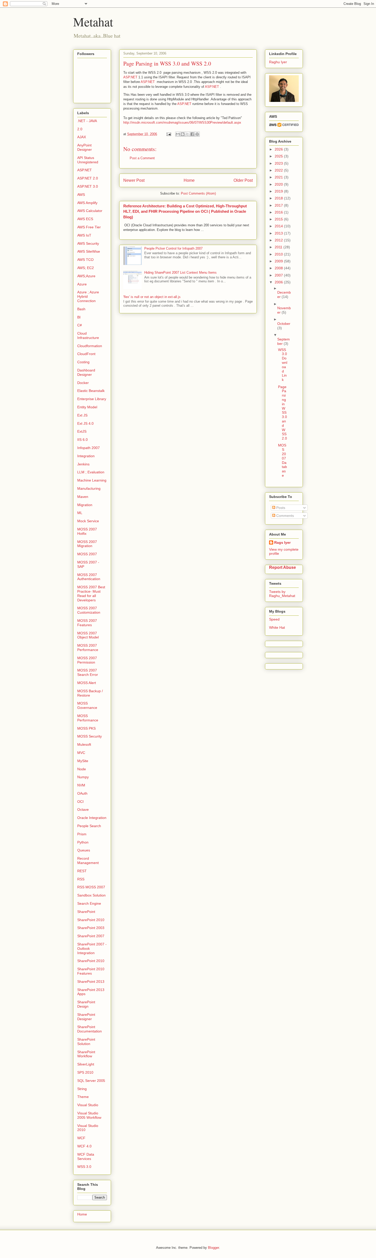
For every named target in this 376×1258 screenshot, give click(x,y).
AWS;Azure (86, 276)
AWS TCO (85, 260)
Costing (83, 362)
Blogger (213, 1248)
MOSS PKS (86, 728)
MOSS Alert (86, 683)
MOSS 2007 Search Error (87, 672)
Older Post (243, 180)
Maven (82, 497)
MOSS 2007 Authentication (88, 577)
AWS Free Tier (89, 227)
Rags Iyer (282, 542)
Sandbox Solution (91, 895)
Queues (83, 850)
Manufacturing (89, 488)
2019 (279, 191)
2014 (279, 226)
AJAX (81, 137)
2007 (279, 275)
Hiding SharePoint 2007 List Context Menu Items (180, 272)
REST (82, 871)
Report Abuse (282, 567)
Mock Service (88, 521)
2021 (279, 177)
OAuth (82, 793)
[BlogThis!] (182, 134)
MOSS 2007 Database (282, 460)
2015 (279, 219)
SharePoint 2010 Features (90, 971)
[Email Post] (168, 134)
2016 (279, 212)
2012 (279, 240)
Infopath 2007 (88, 448)
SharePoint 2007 (90, 936)
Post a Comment (142, 158)
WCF (81, 1138)
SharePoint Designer (86, 1016)
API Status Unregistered (87, 160)
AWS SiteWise (88, 251)
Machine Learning (91, 480)
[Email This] (177, 134)
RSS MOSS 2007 (91, 887)
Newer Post (134, 180)
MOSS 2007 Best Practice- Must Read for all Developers (91, 593)
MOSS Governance (87, 705)
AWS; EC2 (85, 268)
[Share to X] (187, 134)
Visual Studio (87, 1105)
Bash (81, 309)
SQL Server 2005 (91, 1081)
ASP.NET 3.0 (87, 186)
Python (83, 842)
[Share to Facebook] (192, 134)
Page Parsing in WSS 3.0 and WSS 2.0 (282, 413)
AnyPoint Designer (84, 147)
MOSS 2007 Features (87, 623)
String (82, 1089)
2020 (279, 184)
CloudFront (86, 354)
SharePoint (86, 912)
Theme (83, 1097)
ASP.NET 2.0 (87, 178)
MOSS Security (89, 736)
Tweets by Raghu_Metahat (282, 594)
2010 (279, 254)
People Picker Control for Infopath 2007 (173, 248)
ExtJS (81, 431)
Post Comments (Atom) (198, 193)
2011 (279, 247)
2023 (279, 163)
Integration (86, 456)
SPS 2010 (85, 1072)
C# (79, 325)
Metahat (93, 21)
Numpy (83, 777)
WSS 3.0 (84, 1167)
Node (81, 769)
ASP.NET (130, 77)
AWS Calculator (89, 211)
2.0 (79, 129)
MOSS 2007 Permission (87, 660)
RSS (80, 879)
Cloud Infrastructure (88, 335)
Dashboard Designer (86, 372)
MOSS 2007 (87, 554)
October (283, 324)
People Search (89, 826)
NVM (81, 785)
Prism (81, 834)
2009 (279, 261)
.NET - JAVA (87, 121)
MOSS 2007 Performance (87, 647)
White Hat (277, 627)
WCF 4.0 (84, 1146)
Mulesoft (84, 744)
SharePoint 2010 (90, 920)
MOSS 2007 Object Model (88, 635)
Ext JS (82, 415)
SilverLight (85, 1064)
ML (79, 513)
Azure (82, 284)
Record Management (88, 860)
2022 (279, 170)
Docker (83, 383)
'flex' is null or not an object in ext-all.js (152, 297)
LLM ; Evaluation (90, 472)
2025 (279, 156)
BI (79, 317)
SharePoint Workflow (86, 1054)
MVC (81, 753)
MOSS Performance (87, 718)
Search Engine (89, 903)
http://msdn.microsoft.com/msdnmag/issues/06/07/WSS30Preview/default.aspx (182, 122)
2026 (279, 149)
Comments (284, 516)
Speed (274, 619)
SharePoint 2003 (90, 928)
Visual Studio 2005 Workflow (89, 1115)
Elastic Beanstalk (91, 391)
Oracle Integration (91, 818)
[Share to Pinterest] (197, 134)
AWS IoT (84, 235)
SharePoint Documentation (89, 1029)
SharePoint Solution (86, 1041)
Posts (280, 508)
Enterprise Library (91, 399)
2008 (279, 268)
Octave (83, 809)
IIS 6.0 (82, 440)
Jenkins (83, 464)
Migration (84, 505)
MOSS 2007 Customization (88, 610)
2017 (279, 205)
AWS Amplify (87, 203)
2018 (279, 198)
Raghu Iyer (278, 62)
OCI (80, 801)
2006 (279, 282)
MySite (82, 761)
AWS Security (88, 243)
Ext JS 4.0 (85, 423)
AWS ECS (85, 219)
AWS (81, 195)
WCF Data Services (85, 1156)
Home (189, 180)
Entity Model (87, 407)
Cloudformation (89, 346)
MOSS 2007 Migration (87, 544)
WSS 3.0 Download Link (282, 365)
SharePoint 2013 (90, 981)
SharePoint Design (86, 1004)
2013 (279, 233)
